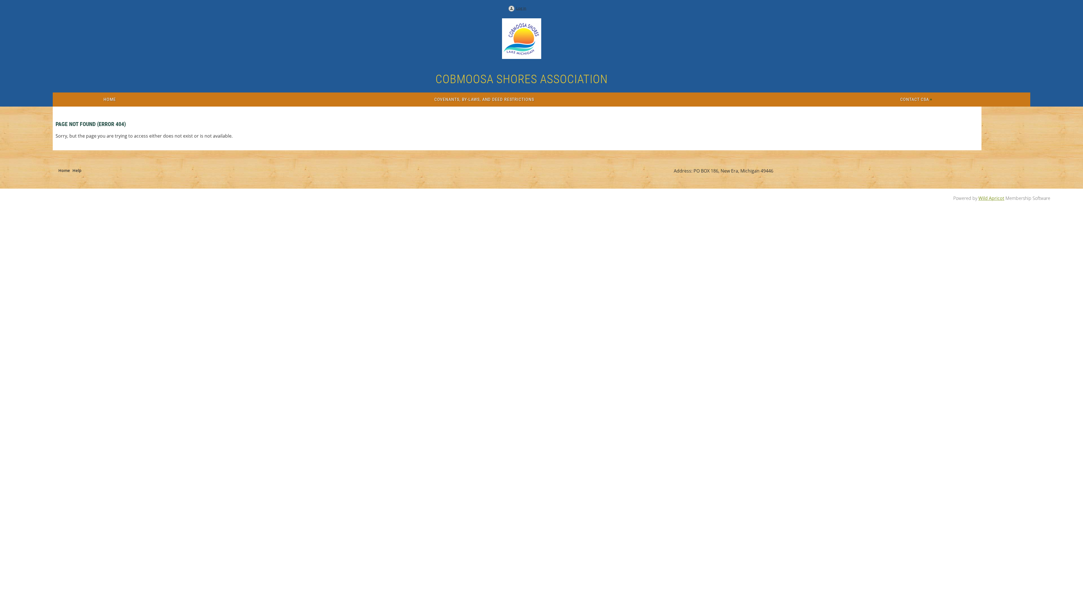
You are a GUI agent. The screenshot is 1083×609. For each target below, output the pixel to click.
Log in (521, 8)
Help (77, 170)
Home (64, 170)
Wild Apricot (991, 198)
